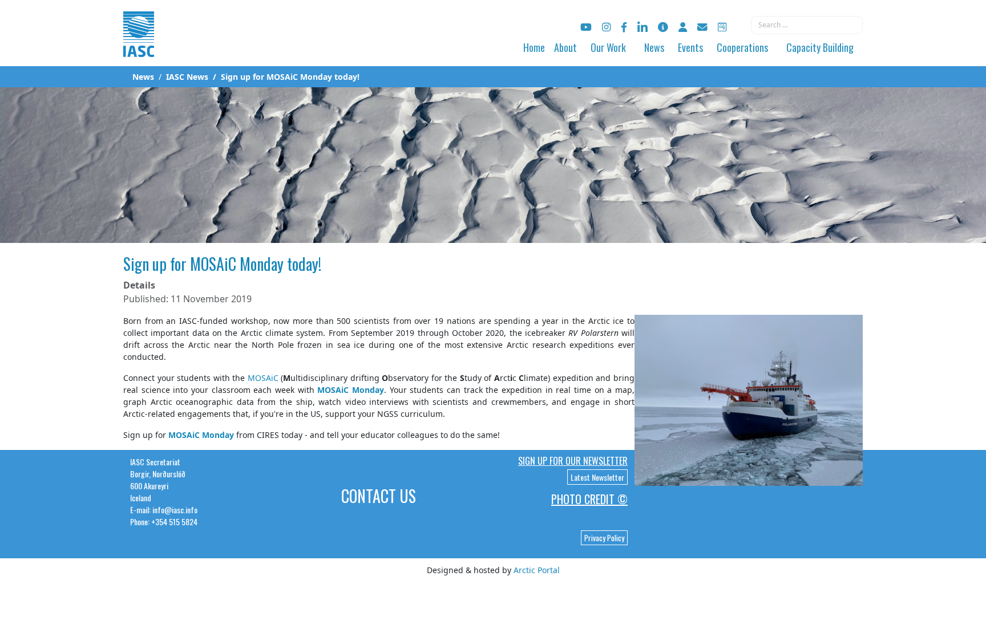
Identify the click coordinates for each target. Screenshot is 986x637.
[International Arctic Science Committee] (138, 45)
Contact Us (378, 496)
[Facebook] (624, 27)
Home (534, 47)
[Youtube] (586, 27)
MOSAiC (263, 377)
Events (690, 47)
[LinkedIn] (642, 27)
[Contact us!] (702, 27)
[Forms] (722, 27)
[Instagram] (606, 27)
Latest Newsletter (597, 477)
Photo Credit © (589, 499)
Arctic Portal (537, 570)
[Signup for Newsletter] (663, 27)
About (565, 47)
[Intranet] (682, 27)
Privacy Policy (604, 537)
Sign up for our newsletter (573, 461)
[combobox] (807, 25)
